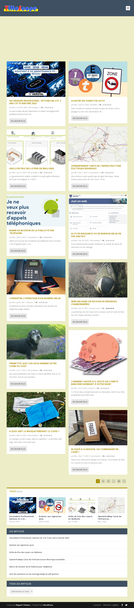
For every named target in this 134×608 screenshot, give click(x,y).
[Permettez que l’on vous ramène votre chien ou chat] (36, 341)
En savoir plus (18, 121)
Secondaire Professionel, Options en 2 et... (21, 517)
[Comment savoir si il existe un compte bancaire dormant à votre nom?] (98, 354)
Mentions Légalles (111, 605)
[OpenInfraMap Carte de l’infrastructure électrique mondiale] (98, 144)
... (113, 481)
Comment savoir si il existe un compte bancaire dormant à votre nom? (94, 383)
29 (119, 481)
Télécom (29, 302)
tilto (13, 107)
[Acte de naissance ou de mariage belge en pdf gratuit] (98, 212)
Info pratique (33, 107)
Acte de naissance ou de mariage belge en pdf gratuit (96, 235)
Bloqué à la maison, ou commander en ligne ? (95, 450)
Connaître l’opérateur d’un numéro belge (35, 298)
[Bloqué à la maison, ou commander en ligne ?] (98, 427)
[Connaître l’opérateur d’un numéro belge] (36, 276)
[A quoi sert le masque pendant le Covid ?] (36, 409)
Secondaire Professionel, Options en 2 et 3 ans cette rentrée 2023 (35, 102)
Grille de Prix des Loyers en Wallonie (31, 168)
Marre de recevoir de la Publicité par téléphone (31, 232)
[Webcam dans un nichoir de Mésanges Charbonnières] (98, 280)
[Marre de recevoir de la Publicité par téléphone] (36, 210)
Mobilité (94, 105)
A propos (97, 605)
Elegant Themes (23, 605)
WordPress (48, 605)
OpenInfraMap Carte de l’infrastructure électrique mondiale (96, 167)
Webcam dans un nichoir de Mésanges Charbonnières (94, 303)
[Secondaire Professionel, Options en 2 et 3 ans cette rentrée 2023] (36, 79)
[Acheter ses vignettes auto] (98, 79)
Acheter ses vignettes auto (88, 100)
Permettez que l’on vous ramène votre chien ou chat (33, 365)
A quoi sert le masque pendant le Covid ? (34, 431)
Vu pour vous (94, 308)
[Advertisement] (67, 39)
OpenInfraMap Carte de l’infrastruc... (110, 517)
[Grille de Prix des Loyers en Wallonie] (36, 147)
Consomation (32, 237)
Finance (91, 388)
